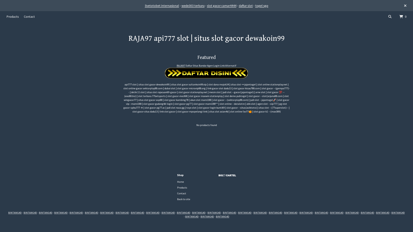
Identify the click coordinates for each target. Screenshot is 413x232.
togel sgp (261, 6)
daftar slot (246, 6)
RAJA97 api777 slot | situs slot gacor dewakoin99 (207, 38)
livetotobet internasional (162, 6)
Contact (29, 17)
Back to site (183, 199)
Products (12, 17)
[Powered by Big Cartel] (227, 175)
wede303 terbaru (193, 6)
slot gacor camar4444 (221, 6)
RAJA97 (181, 65)
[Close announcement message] (405, 5)
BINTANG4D (15, 212)
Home (180, 181)
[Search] (390, 17)
